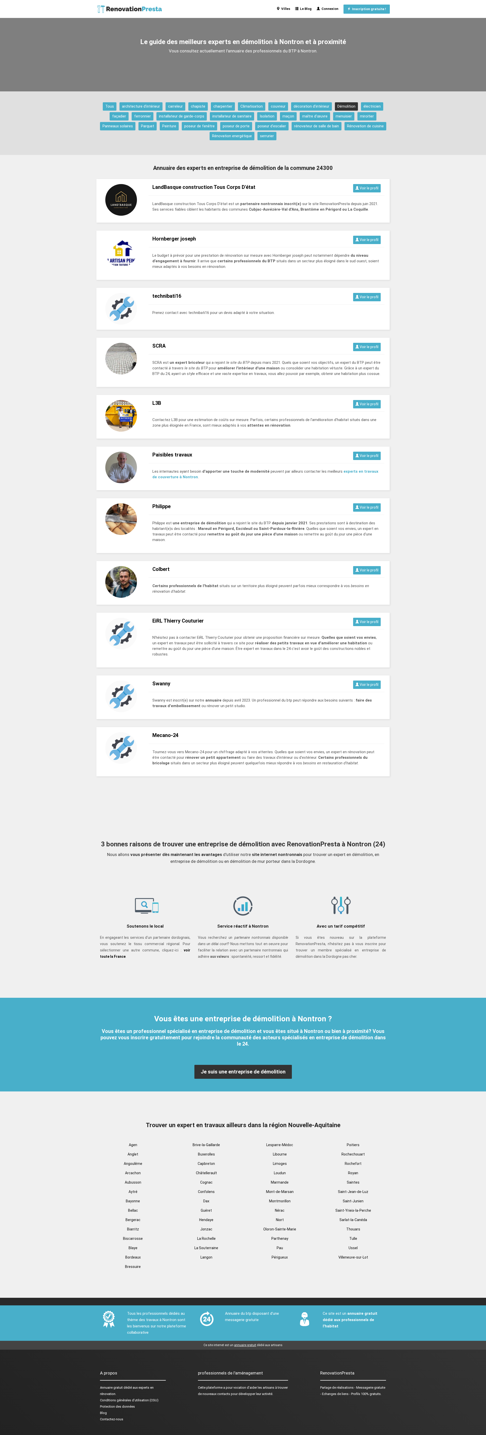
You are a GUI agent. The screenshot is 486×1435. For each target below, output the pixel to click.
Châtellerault (206, 1173)
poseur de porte (236, 126)
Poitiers (353, 1145)
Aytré (133, 1192)
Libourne (280, 1154)
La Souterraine (206, 1248)
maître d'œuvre (315, 116)
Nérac (280, 1210)
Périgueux (280, 1257)
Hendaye (206, 1220)
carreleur (175, 106)
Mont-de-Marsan (280, 1192)
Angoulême (133, 1164)
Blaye (133, 1248)
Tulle (353, 1239)
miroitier (367, 116)
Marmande (280, 1182)
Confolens (206, 1192)
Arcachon (133, 1173)
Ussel (353, 1248)
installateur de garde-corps (181, 116)
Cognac (206, 1182)
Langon (206, 1257)
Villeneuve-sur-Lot (353, 1257)
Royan (353, 1173)
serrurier (267, 136)
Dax (206, 1201)
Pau (280, 1248)
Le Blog (305, 9)
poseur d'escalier (272, 126)
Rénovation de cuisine (365, 126)
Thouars (353, 1229)
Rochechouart (353, 1154)
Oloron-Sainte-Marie (279, 1229)
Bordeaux (133, 1257)
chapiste (198, 106)
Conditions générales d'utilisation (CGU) (129, 1400)
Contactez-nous (111, 1419)
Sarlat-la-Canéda (353, 1220)
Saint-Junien (353, 1201)
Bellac (133, 1210)
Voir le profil (368, 188)
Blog (103, 1413)
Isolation (267, 116)
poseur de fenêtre (199, 126)
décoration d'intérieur (311, 106)
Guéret (206, 1210)
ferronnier (142, 116)
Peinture (169, 126)
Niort (280, 1220)
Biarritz (133, 1229)
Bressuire (133, 1267)
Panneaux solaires (118, 126)
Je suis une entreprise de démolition (243, 1072)
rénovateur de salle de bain (316, 126)
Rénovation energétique (232, 136)
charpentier (222, 106)
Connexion (329, 9)
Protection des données (117, 1406)
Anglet (133, 1154)
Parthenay (279, 1239)
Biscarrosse (133, 1239)
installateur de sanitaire (232, 116)
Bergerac (133, 1220)
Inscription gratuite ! (368, 9)
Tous (109, 106)
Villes (285, 9)
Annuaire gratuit (111, 1387)
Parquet (147, 126)
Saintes (353, 1182)
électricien (372, 106)
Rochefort (353, 1164)
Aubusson (133, 1182)
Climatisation (251, 106)
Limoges (280, 1164)
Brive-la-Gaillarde (206, 1145)
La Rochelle (206, 1239)
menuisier (344, 116)
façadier (119, 116)
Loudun (280, 1173)
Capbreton (206, 1164)
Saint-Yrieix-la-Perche (353, 1210)
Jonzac (206, 1229)
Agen (133, 1145)
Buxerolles (206, 1154)
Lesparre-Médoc (279, 1145)
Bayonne (133, 1201)
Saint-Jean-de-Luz (353, 1192)
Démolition (346, 106)
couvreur (278, 106)
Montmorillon (280, 1201)
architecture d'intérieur (141, 106)
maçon (288, 116)
